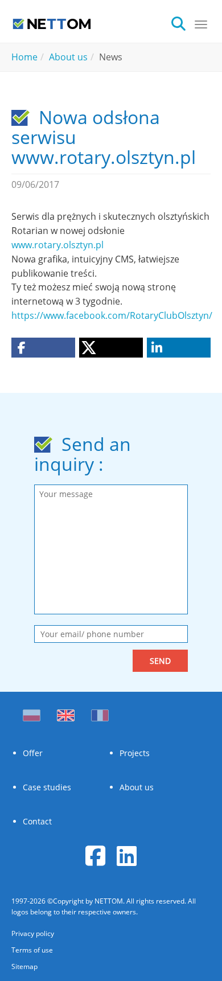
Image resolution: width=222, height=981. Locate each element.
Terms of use (32, 950)
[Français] (100, 712)
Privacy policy (32, 933)
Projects (135, 753)
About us (137, 787)
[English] (66, 712)
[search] (182, 22)
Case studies (47, 787)
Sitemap (24, 966)
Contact (37, 821)
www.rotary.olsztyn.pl (57, 245)
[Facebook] (95, 855)
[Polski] (34, 712)
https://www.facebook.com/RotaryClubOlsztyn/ (111, 315)
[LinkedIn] (127, 855)
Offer (33, 753)
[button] (43, 348)
